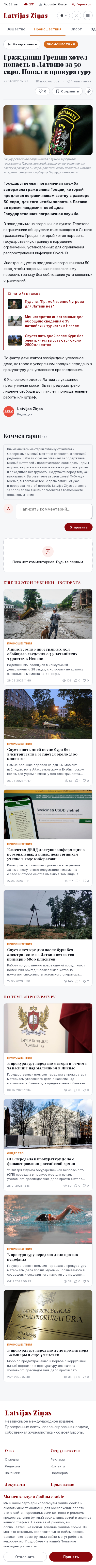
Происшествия (48, 29)
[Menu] (88, 15)
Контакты (58, 1466)
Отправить (78, 527)
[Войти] (76, 15)
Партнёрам (59, 1473)
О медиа (12, 1459)
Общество (15, 29)
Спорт (76, 29)
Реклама (58, 1459)
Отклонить (25, 1557)
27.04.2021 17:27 (15, 81)
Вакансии (12, 1473)
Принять (71, 1557)
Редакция (12, 1466)
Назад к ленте (25, 44)
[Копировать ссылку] (89, 91)
